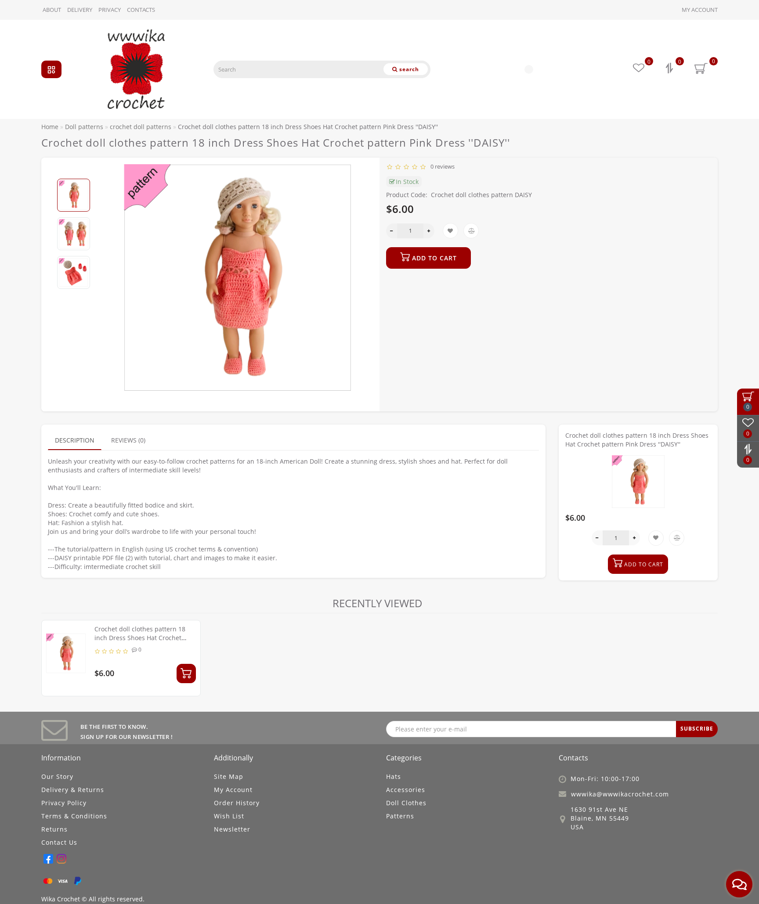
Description (74, 440)
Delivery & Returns (72, 789)
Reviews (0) (128, 440)
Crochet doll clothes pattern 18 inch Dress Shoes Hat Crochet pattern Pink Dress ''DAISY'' (139, 638)
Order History (237, 803)
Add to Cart (433, 258)
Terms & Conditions (74, 816)
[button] (73, 171)
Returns (54, 829)
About (52, 10)
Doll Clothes (406, 803)
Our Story (57, 776)
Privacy (109, 10)
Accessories (405, 789)
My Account (700, 10)
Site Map (228, 776)
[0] (670, 69)
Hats (393, 776)
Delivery (79, 10)
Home (49, 126)
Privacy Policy (64, 803)
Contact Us (59, 842)
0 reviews (441, 166)
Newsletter (232, 829)
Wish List (229, 816)
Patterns (400, 816)
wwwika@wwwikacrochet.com (620, 794)
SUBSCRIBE (696, 728)
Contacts (141, 10)
